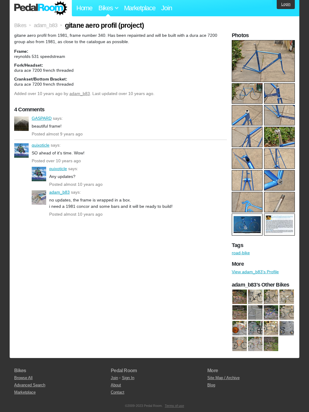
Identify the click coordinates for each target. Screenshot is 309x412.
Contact (117, 392)
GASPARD (21, 123)
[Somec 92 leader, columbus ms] (255, 343)
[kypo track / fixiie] (239, 343)
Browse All (23, 378)
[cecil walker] (271, 312)
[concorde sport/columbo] (287, 312)
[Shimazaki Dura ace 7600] (239, 312)
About (116, 385)
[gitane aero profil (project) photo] (264, 43)
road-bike (241, 252)
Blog (211, 385)
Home (84, 8)
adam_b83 (79, 93)
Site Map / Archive (223, 378)
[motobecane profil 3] (287, 296)
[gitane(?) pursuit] (255, 328)
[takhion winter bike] (271, 343)
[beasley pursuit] (239, 296)
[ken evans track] (271, 296)
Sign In (128, 378)
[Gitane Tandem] (271, 328)
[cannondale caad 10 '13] (255, 296)
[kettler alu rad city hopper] (287, 328)
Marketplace (139, 8)
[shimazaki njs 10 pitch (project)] (255, 312)
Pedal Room (40, 8)
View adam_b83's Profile (255, 271)
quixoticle (21, 150)
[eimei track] (239, 328)
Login (286, 4)
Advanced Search (29, 385)
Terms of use (174, 405)
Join (166, 8)
